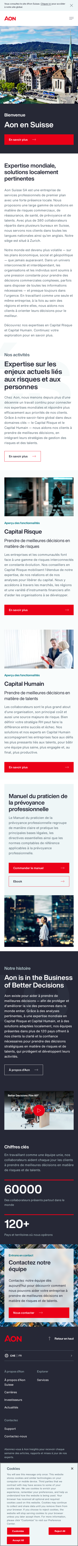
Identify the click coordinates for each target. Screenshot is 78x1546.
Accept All (18, 1540)
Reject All (60, 1531)
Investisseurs (13, 1400)
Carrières (10, 1392)
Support (10, 1428)
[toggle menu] (71, 18)
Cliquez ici (46, 3)
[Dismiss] (71, 5)
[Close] (72, 1469)
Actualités (11, 1407)
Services (43, 1380)
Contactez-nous (15, 1436)
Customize (18, 1531)
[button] (39, 868)
